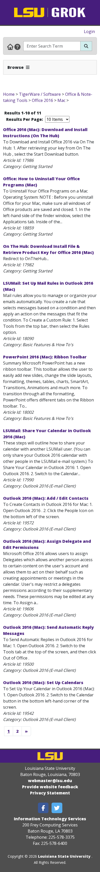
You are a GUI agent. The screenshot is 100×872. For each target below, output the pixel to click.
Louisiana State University (64, 856)
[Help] (17, 46)
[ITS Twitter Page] (57, 808)
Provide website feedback (50, 787)
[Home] (10, 46)
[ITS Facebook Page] (43, 808)
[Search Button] (86, 46)
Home (9, 94)
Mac (61, 100)
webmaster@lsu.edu (50, 780)
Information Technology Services (50, 819)
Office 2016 (43, 100)
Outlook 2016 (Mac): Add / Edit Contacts (45, 498)
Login (89, 31)
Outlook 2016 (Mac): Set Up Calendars (43, 682)
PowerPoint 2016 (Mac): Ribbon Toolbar (45, 357)
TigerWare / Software (40, 94)
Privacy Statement (50, 793)
